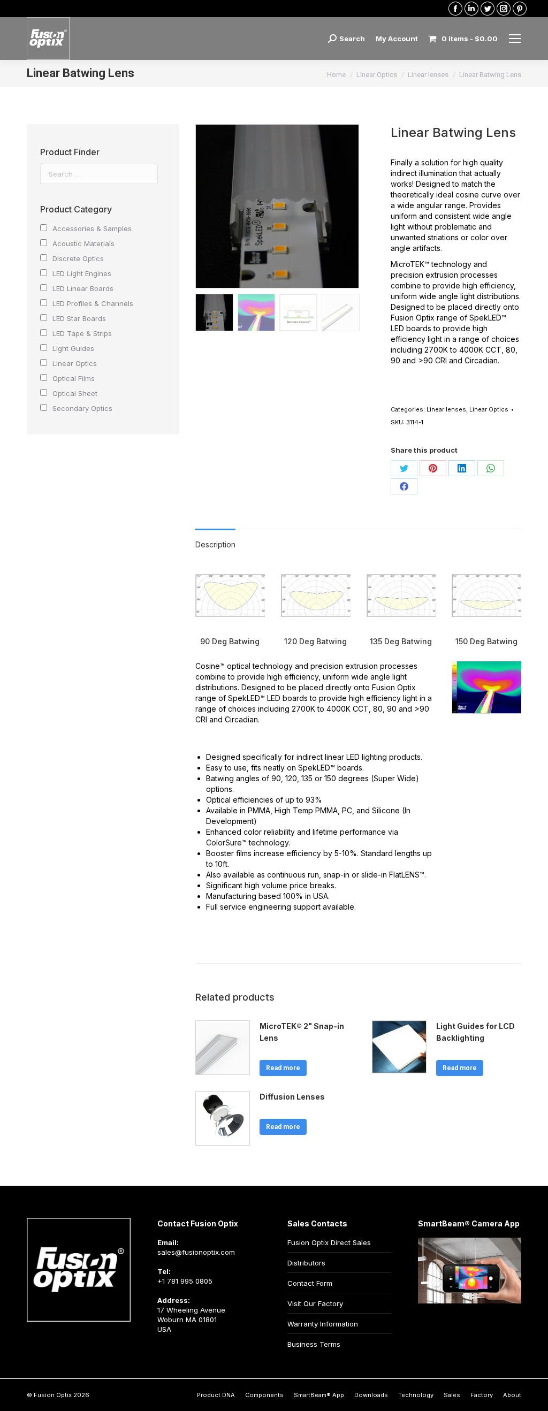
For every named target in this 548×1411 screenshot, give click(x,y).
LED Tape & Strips (82, 333)
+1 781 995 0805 (184, 1281)
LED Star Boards (79, 318)
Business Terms (313, 1344)
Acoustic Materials (83, 243)
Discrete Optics (78, 258)
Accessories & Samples (92, 228)
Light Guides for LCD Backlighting (475, 1031)
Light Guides (73, 348)
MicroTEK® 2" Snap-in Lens (302, 1031)
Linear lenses (446, 409)
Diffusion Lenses (292, 1096)
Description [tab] (215, 544)
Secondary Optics (82, 408)
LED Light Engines (81, 273)
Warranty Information (322, 1324)
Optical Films (73, 378)
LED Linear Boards (82, 288)
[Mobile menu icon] (514, 38)
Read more (283, 1068)
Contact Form (309, 1283)
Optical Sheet (74, 393)
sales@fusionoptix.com (196, 1252)
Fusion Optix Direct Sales (329, 1242)
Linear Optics (488, 409)
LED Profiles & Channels (92, 303)
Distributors (306, 1263)
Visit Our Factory (315, 1303)
